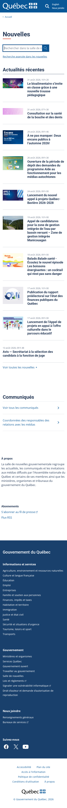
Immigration (10, 609)
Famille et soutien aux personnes (22, 595)
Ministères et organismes (17, 656)
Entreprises (9, 590)
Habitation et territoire (16, 604)
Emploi (7, 585)
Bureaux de (14, 722)
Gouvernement (13, 650)
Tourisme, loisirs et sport (17, 629)
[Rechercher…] (45, 48)
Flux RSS (6, 517)
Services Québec (12, 661)
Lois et (13, 680)
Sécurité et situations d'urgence (21, 624)
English (55, 4)
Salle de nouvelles (13, 676)
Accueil (8, 16)
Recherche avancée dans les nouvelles (25, 56)
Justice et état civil (13, 614)
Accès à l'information (33, 772)
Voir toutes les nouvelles (19, 367)
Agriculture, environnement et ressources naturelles (33, 570)
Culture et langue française (18, 575)
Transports (9, 634)
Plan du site (43, 767)
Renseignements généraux (18, 717)
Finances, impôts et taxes (17, 600)
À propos (49, 781)
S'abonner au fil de (18, 512)
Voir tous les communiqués (20, 408)
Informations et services (19, 564)
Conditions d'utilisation (25, 781)
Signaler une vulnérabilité (25, 685)
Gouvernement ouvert (15, 666)
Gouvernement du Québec (27, 552)
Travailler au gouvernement (19, 671)
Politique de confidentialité (33, 776)
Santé (6, 619)
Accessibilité (24, 767)
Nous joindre (58, 8)
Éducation (8, 580)
